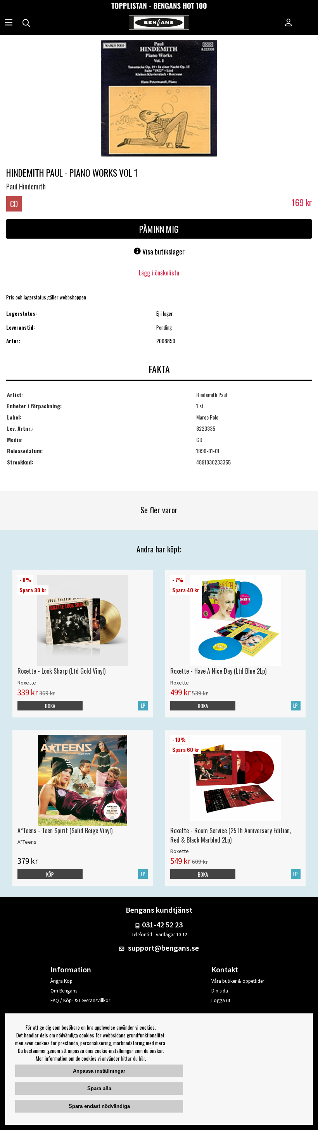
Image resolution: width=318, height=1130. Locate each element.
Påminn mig (159, 229)
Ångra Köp (61, 981)
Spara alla (99, 1088)
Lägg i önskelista (159, 272)
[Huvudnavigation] (8, 23)
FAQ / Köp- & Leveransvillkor (80, 1000)
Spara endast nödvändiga (99, 1106)
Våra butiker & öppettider (237, 981)
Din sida (219, 990)
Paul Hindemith (26, 186)
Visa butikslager (163, 251)
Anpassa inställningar (99, 1071)
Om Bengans (63, 990)
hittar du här (133, 1058)
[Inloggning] (288, 23)
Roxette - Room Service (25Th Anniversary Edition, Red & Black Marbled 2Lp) (230, 835)
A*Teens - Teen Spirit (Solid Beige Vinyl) (64, 830)
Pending (164, 327)
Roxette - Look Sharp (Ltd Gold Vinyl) (61, 671)
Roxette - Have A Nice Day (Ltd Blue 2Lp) (218, 671)
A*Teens (26, 841)
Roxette (26, 682)
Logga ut (220, 1000)
